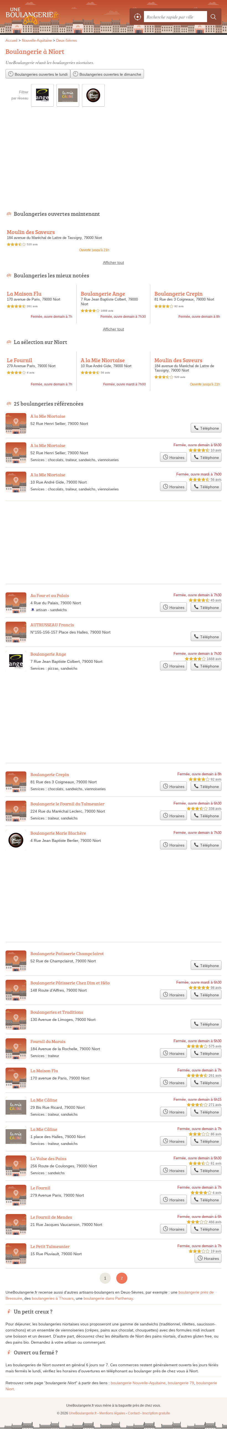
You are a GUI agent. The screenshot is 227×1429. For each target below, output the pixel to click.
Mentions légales (112, 1413)
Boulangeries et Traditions (56, 1012)
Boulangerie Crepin (178, 293)
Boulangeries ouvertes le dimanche (109, 74)
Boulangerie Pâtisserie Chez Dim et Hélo (70, 983)
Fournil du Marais (47, 1041)
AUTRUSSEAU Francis (52, 625)
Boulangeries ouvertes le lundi (41, 74)
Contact (134, 1413)
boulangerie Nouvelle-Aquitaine (138, 1383)
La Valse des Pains (48, 1158)
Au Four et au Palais (49, 595)
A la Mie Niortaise (103, 360)
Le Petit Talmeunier (49, 1246)
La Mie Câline (43, 1100)
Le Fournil (19, 360)
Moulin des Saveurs (31, 232)
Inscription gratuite (156, 1413)
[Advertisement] (113, 162)
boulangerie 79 (181, 1383)
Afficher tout (113, 262)
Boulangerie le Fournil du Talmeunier (67, 804)
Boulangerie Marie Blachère (58, 833)
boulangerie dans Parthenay (108, 1298)
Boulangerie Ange (103, 293)
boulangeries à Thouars (53, 1298)
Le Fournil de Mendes (51, 1217)
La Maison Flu (24, 293)
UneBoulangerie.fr (30, 16)
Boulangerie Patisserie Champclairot (67, 953)
